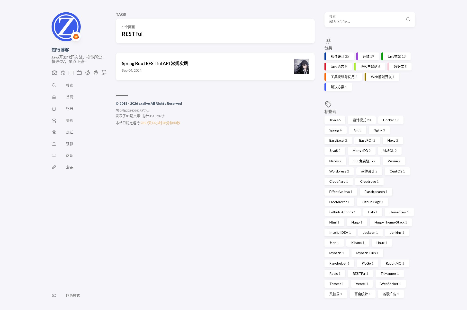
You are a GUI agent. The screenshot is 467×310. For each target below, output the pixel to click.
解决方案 (339, 87)
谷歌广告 (391, 294)
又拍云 (335, 294)
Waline (394, 161)
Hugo (356, 222)
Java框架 (397, 56)
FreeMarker (339, 202)
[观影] (79, 74)
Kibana (357, 243)
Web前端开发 (383, 77)
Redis (335, 273)
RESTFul (360, 273)
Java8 (335, 150)
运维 (368, 56)
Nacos (335, 161)
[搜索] (408, 19)
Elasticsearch (376, 191)
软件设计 (340, 56)
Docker (391, 120)
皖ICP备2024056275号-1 (132, 110)
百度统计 (362, 294)
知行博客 (60, 49)
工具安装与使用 (344, 77)
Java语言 (339, 66)
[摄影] (54, 74)
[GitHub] (104, 74)
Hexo (392, 140)
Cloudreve (369, 181)
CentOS (397, 171)
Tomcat (336, 284)
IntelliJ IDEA (340, 232)
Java (335, 120)
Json (334, 243)
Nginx (379, 130)
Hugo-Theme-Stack (391, 222)
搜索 (332, 16)
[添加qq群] (96, 74)
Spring (335, 130)
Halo (372, 212)
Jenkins (397, 232)
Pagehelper (339, 263)
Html (334, 222)
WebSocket (390, 284)
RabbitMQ (395, 263)
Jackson (370, 232)
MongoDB (362, 150)
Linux (382, 243)
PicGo (368, 263)
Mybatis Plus (367, 253)
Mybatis (336, 253)
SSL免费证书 (365, 161)
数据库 (400, 66)
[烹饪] (63, 74)
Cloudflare (338, 181)
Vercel (362, 284)
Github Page (373, 202)
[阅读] (71, 74)
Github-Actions (342, 212)
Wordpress (339, 171)
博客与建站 (370, 66)
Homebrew (399, 212)
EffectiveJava (340, 191)
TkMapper (389, 273)
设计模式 (362, 120)
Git (357, 130)
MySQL (390, 150)
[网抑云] (87, 74)
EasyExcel (338, 140)
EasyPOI (367, 140)
